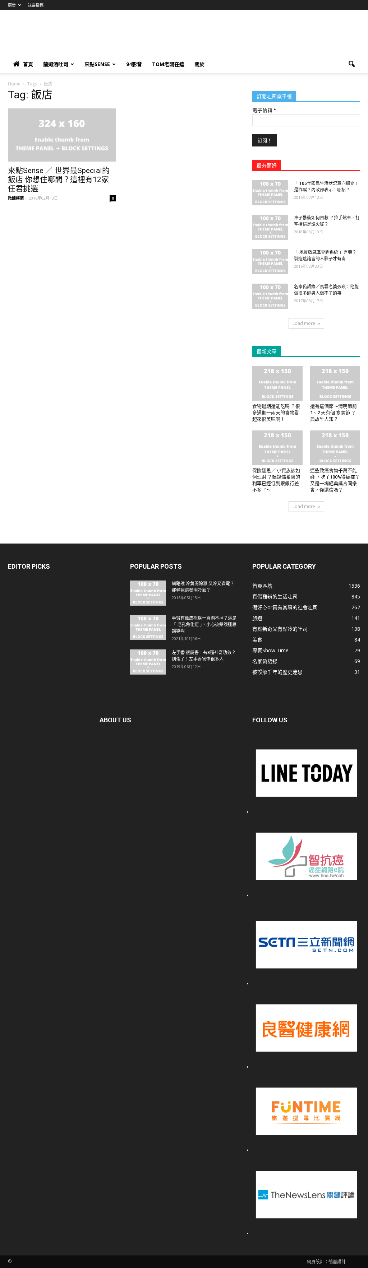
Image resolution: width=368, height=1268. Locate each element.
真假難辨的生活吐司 (275, 596)
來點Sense (97, 64)
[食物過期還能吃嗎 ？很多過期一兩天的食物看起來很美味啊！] (277, 383)
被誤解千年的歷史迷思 (277, 671)
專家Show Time (270, 650)
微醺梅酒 (16, 198)
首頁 (28, 64)
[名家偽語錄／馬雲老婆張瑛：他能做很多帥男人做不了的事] (270, 296)
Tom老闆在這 (168, 64)
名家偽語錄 (264, 661)
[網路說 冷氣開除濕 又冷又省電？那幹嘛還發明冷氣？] (148, 593)
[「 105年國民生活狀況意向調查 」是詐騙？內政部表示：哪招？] (270, 192)
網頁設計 (315, 1262)
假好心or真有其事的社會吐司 (285, 607)
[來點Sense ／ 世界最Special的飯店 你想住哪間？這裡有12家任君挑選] (62, 135)
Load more (304, 323)
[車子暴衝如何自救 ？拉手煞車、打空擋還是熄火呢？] (270, 227)
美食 (257, 639)
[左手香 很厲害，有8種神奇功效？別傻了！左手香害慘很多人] (148, 662)
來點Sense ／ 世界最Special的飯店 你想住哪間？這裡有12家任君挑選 (59, 179)
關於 (199, 64)
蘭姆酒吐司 (55, 64)
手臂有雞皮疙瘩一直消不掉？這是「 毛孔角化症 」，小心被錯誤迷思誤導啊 (204, 625)
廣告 (12, 5)
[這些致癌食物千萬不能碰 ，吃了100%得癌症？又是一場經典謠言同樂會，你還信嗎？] (335, 447)
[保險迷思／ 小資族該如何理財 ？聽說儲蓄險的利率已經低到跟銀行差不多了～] (277, 447)
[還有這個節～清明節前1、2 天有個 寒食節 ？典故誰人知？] (335, 383)
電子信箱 (264, 110)
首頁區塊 (262, 585)
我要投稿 (35, 5)
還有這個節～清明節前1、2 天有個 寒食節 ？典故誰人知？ (333, 413)
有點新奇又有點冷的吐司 (280, 628)
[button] (351, 64)
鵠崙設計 (337, 1262)
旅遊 (257, 618)
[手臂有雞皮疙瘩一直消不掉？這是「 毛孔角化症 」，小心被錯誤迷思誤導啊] (148, 627)
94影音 (134, 64)
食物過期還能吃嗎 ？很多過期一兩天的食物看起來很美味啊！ (276, 413)
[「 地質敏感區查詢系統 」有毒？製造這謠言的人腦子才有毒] (270, 261)
